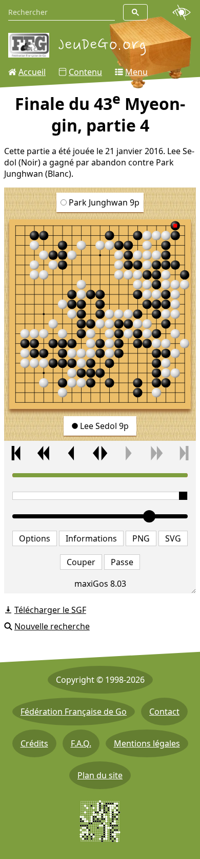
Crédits (34, 743)
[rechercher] (135, 12)
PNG (141, 538)
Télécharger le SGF (50, 609)
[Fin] (184, 453)
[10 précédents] (44, 453)
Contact (164, 711)
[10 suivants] (156, 453)
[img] (100, 314)
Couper (81, 562)
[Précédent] (72, 453)
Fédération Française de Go (74, 711)
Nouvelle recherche (52, 626)
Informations (91, 538)
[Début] (16, 453)
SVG (173, 538)
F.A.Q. (81, 743)
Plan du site (100, 775)
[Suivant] (128, 453)
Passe (122, 562)
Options (34, 538)
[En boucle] (100, 453)
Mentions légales (147, 743)
